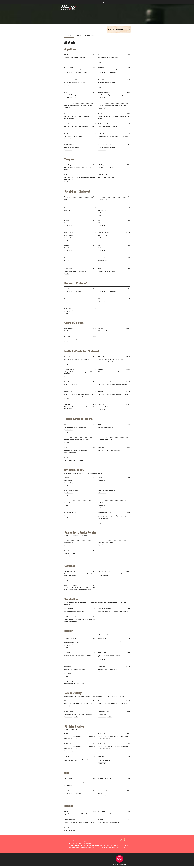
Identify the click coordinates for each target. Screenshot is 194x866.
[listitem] (100, 62)
